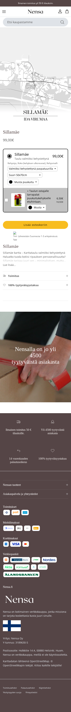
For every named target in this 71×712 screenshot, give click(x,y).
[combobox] (23, 182)
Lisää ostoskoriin (35, 225)
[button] (35, 156)
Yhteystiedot (31, 692)
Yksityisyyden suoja (12, 692)
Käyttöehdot (45, 687)
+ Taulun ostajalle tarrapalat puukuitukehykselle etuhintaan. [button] (39, 196)
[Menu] (4, 12)
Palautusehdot (28, 687)
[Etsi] (62, 22)
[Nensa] (35, 11)
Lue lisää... (9, 265)
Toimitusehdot (10, 687)
